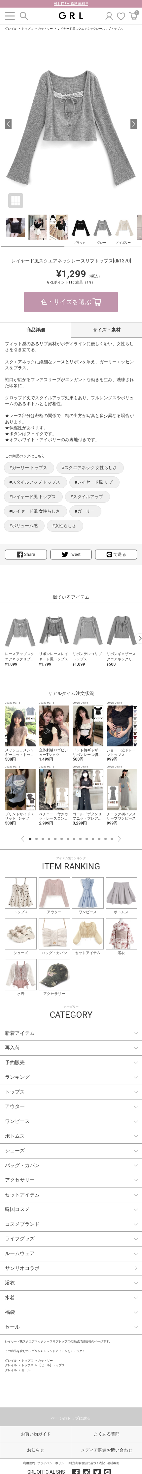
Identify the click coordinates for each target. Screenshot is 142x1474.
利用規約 (29, 1463)
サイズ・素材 (107, 329)
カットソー (45, 28)
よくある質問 (107, 1433)
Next (119, 839)
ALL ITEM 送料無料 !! (71, 4)
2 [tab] (36, 839)
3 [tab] (43, 839)
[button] (8, 124)
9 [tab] (80, 839)
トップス (27, 28)
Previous (22, 839)
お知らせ (35, 1450)
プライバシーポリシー (52, 1463)
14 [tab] (112, 839)
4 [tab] (49, 839)
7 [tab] (68, 839)
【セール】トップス (51, 1365)
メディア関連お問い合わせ (106, 1450)
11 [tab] (93, 839)
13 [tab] (105, 839)
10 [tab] (87, 839)
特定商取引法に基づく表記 (87, 1463)
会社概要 (113, 1463)
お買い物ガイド (36, 1433)
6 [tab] (61, 839)
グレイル (11, 28)
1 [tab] (30, 839)
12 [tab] (99, 839)
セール (25, 1370)
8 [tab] (74, 839)
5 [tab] (55, 839)
